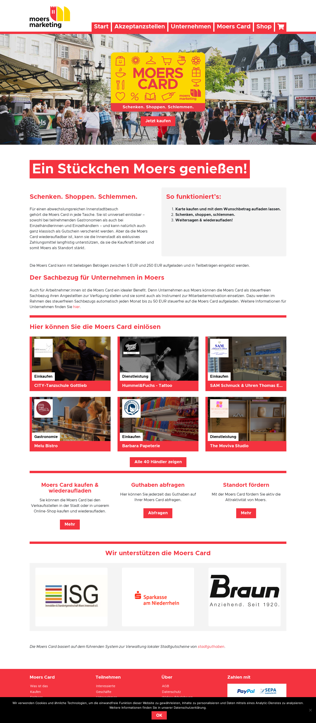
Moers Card (234, 27)
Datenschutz (171, 692)
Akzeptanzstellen (139, 27)
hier (76, 307)
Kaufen (35, 692)
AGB (165, 686)
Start (101, 27)
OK (159, 715)
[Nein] (310, 710)
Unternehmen (191, 27)
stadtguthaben (211, 647)
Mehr (70, 524)
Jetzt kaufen (158, 121)
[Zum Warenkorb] (280, 27)
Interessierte (105, 686)
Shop (264, 27)
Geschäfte (103, 692)
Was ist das (39, 686)
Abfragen (158, 513)
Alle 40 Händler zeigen (158, 462)
